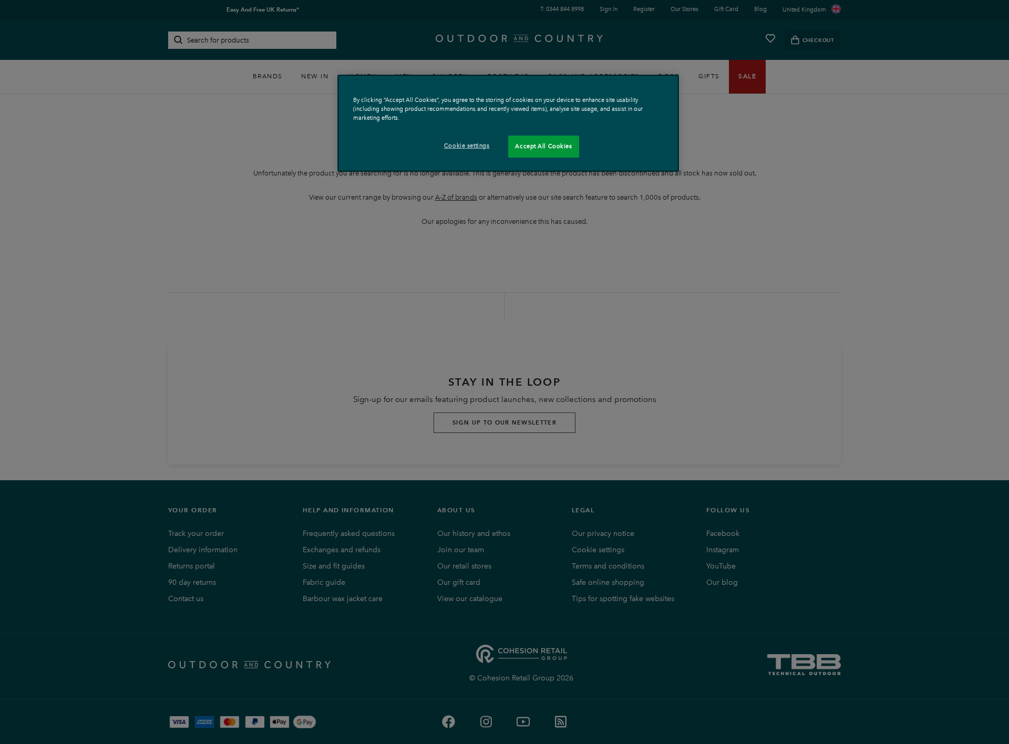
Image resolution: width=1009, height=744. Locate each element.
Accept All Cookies (543, 146)
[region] (508, 123)
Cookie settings (467, 145)
